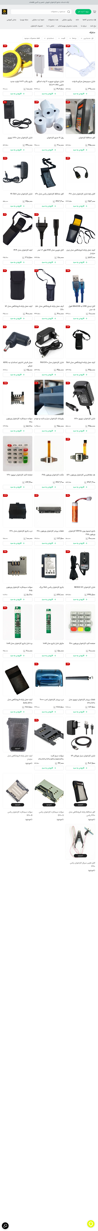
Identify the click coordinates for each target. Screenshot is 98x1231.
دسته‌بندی (50, 38)
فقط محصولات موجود (32, 38)
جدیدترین (87, 38)
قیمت (63, 38)
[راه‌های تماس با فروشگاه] (5, 1225)
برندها (74, 38)
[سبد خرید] (94, 11)
